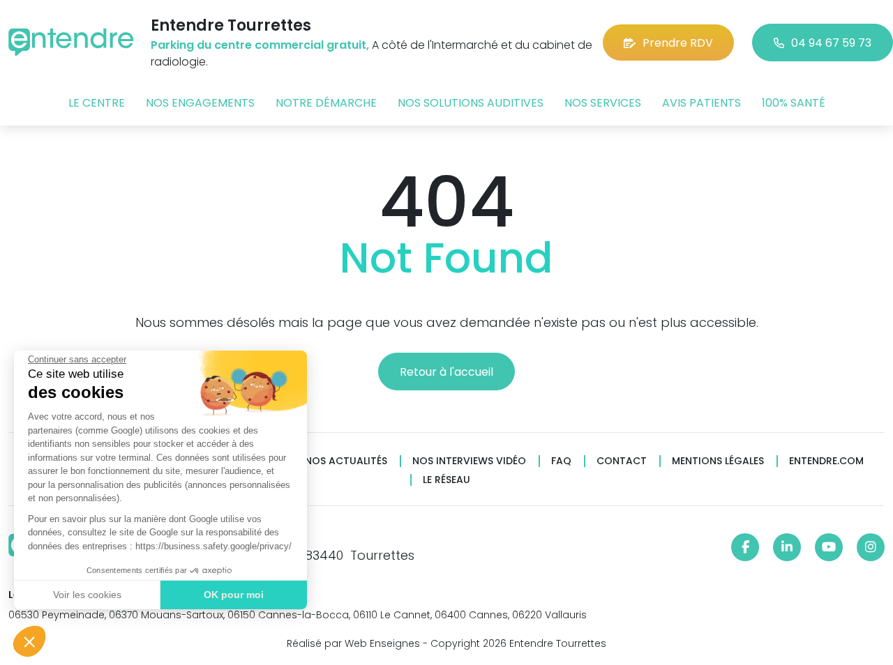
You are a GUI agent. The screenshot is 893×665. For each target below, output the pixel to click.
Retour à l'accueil (446, 372)
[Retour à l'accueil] (71, 42)
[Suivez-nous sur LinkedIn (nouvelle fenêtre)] (787, 547)
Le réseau (446, 480)
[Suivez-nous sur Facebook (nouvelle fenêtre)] (745, 547)
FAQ (561, 461)
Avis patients (701, 103)
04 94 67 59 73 (831, 43)
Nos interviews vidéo (469, 461)
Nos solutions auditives (470, 103)
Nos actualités (346, 461)
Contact (621, 461)
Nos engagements (200, 103)
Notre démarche (326, 103)
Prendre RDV (678, 43)
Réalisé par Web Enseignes (353, 643)
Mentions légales (718, 461)
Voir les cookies (87, 594)
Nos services (602, 103)
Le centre (96, 103)
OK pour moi (234, 594)
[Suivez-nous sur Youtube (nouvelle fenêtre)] (829, 547)
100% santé (793, 103)
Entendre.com (826, 461)
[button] (29, 641)
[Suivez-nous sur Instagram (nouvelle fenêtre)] (871, 547)
